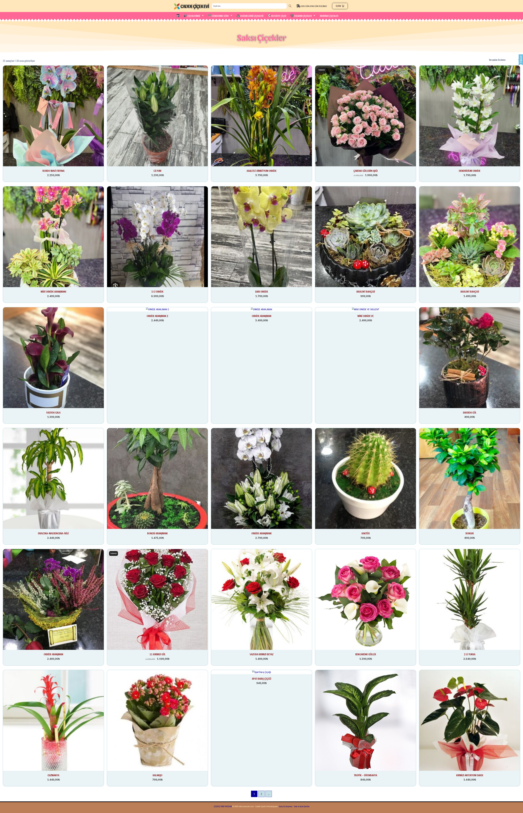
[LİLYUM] (157, 115)
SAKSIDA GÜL (469, 412)
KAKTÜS (366, 533)
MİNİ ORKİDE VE (366, 315)
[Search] (290, 6)
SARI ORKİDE (261, 291)
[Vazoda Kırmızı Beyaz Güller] (261, 599)
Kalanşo (157, 775)
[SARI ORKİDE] (261, 236)
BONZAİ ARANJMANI (157, 533)
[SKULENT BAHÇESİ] (365, 236)
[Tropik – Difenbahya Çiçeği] (365, 720)
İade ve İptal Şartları (301, 806)
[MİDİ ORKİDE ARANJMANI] (53, 236)
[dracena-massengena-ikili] (53, 478)
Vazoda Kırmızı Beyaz (261, 654)
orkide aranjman (53, 654)
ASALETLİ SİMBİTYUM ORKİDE (261, 170)
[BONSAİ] (469, 478)
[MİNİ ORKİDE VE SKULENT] (365, 309)
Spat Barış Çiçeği (261, 678)
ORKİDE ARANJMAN (261, 315)
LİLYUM (157, 170)
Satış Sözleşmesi (285, 806)
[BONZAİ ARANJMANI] (157, 478)
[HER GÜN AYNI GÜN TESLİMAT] (313, 6)
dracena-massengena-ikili (53, 533)
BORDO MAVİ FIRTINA (53, 170)
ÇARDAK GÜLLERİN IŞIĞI (365, 170)
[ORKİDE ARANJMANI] (261, 478)
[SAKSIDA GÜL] (469, 357)
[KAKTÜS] (365, 478)
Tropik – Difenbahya (365, 775)
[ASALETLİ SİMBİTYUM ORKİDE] (261, 115)
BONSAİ (470, 533)
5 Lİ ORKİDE (157, 291)
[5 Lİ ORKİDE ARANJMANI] (157, 236)
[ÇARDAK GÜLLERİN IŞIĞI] (365, 115)
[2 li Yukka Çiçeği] (469, 599)
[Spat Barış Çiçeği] (261, 672)
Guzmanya (53, 775)
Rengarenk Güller (365, 654)
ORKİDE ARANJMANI (261, 533)
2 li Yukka (469, 654)
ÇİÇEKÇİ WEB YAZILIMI (223, 806)
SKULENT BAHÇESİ (365, 291)
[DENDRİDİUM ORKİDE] (469, 115)
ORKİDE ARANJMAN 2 (157, 315)
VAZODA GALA (53, 412)
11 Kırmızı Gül (157, 654)
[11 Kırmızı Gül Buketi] (157, 599)
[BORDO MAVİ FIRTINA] (53, 115)
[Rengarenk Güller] (365, 599)
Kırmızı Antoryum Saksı (469, 775)
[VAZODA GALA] (53, 357)
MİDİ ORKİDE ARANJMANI (53, 291)
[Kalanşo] (157, 720)
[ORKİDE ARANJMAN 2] (157, 309)
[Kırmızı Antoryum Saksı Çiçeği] (469, 720)
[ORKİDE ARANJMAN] (261, 309)
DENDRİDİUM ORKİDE (469, 170)
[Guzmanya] (53, 720)
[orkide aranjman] (53, 599)
